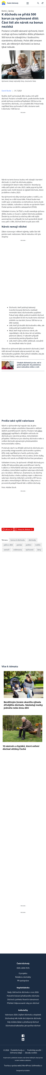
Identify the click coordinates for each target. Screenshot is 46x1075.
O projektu (23, 973)
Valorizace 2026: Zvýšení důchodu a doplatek (23, 1015)
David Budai (6, 91)
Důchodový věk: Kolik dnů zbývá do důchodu (23, 1018)
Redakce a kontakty (23, 977)
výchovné (29, 550)
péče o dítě (8, 545)
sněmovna (17, 550)
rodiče (37, 545)
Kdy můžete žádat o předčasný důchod (23, 1022)
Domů (4, 11)
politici (28, 545)
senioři (6, 550)
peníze (19, 545)
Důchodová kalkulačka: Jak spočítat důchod (23, 1025)
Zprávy (11, 11)
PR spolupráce (23, 980)
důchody (32, 540)
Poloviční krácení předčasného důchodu (23, 996)
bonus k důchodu (18, 540)
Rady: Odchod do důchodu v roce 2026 (23, 992)
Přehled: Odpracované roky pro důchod (23, 1003)
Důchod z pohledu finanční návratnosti (23, 999)
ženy (39, 550)
